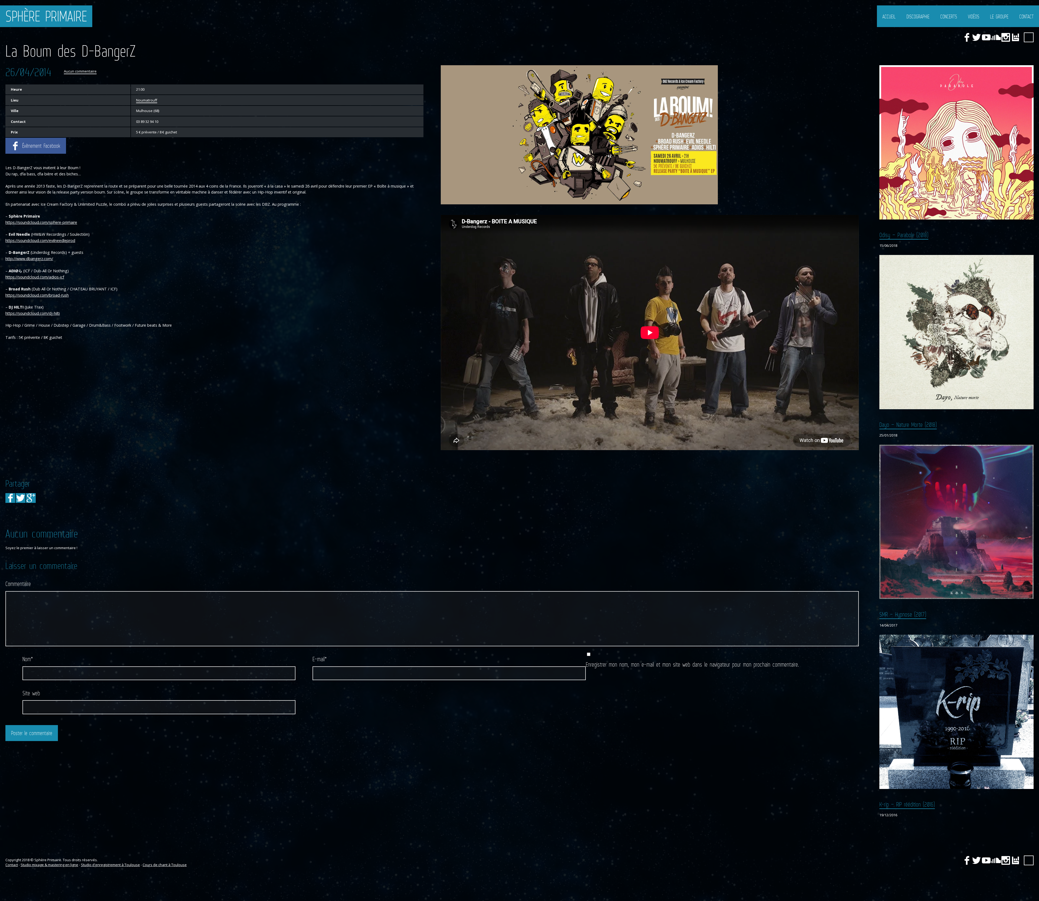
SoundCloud (996, 37)
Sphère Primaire (46, 16)
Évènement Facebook (41, 146)
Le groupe (999, 16)
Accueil (889, 16)
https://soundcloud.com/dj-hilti (32, 313)
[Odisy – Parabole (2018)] (956, 142)
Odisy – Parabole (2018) (903, 235)
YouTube (986, 37)
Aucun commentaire (80, 71)
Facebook (967, 37)
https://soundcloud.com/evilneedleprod (40, 240)
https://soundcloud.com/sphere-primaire (41, 222)
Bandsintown (1015, 37)
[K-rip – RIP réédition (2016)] (956, 712)
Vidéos (973, 16)
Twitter (976, 37)
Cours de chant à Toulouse (165, 864)
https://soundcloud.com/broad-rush (37, 295)
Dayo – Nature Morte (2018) (908, 424)
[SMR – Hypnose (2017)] (956, 522)
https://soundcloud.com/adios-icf (34, 277)
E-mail (320, 659)
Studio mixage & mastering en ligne (49, 864)
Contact (1026, 16)
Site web (31, 693)
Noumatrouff (146, 100)
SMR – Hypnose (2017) (902, 614)
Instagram (1006, 37)
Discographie (917, 16)
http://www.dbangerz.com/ (29, 258)
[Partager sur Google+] (31, 498)
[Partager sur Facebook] (10, 498)
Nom (27, 659)
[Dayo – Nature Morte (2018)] (956, 332)
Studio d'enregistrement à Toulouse (110, 864)
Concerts (948, 16)
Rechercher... (1029, 37)
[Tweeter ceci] (20, 498)
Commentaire (18, 583)
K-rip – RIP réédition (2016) (907, 804)
